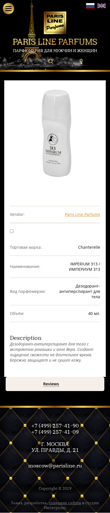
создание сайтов (65, 502)
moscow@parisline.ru (55, 465)
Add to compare (30, 230)
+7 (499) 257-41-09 (55, 431)
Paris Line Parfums (82, 214)
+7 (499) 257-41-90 (55, 425)
